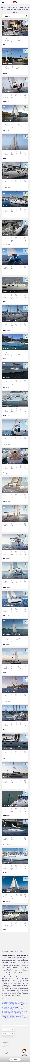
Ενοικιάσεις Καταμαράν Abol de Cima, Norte (13, 1001)
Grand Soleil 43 (7, 149)
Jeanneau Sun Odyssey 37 (10, 348)
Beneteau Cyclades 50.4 (10, 919)
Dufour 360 (6, 862)
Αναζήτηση (7, 16)
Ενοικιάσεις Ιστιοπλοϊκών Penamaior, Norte (14, 1012)
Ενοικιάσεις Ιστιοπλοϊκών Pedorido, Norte (13, 1006)
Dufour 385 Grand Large (10, 805)
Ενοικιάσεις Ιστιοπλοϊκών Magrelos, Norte (15, 1005)
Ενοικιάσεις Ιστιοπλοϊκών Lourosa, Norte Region (12, 1010)
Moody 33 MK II (7, 120)
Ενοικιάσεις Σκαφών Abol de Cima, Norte (12, 1002)
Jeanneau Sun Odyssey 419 (11, 377)
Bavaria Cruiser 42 (8, 63)
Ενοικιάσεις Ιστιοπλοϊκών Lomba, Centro (13, 1008)
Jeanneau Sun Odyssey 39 (10, 520)
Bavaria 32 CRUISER (9, 291)
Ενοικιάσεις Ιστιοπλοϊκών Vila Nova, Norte (16, 1017)
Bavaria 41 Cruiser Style (9, 720)
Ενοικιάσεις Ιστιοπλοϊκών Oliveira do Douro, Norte (13, 1013)
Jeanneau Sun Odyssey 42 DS (11, 634)
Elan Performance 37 (9, 434)
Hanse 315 (6, 234)
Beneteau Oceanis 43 (9, 691)
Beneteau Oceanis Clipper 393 (12, 663)
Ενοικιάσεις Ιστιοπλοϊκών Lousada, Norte (12, 1009)
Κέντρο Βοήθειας (6, 1050)
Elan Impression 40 (8, 548)
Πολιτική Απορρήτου (7, 1054)
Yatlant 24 (6, 263)
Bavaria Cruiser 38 (8, 491)
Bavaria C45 (6, 777)
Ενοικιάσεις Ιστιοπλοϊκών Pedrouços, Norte (13, 1019)
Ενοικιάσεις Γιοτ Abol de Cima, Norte (11, 1003)
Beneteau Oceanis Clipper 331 (11, 34)
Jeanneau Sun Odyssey (9, 891)
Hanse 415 (6, 177)
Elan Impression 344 (9, 406)
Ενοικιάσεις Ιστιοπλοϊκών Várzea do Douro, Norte (14, 1004)
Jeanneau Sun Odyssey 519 (11, 320)
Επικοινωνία (5, 1055)
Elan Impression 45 (8, 463)
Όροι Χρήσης (5, 1052)
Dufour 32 (6, 834)
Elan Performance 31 (9, 605)
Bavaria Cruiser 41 (8, 748)
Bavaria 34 (6, 206)
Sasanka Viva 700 (8, 91)
